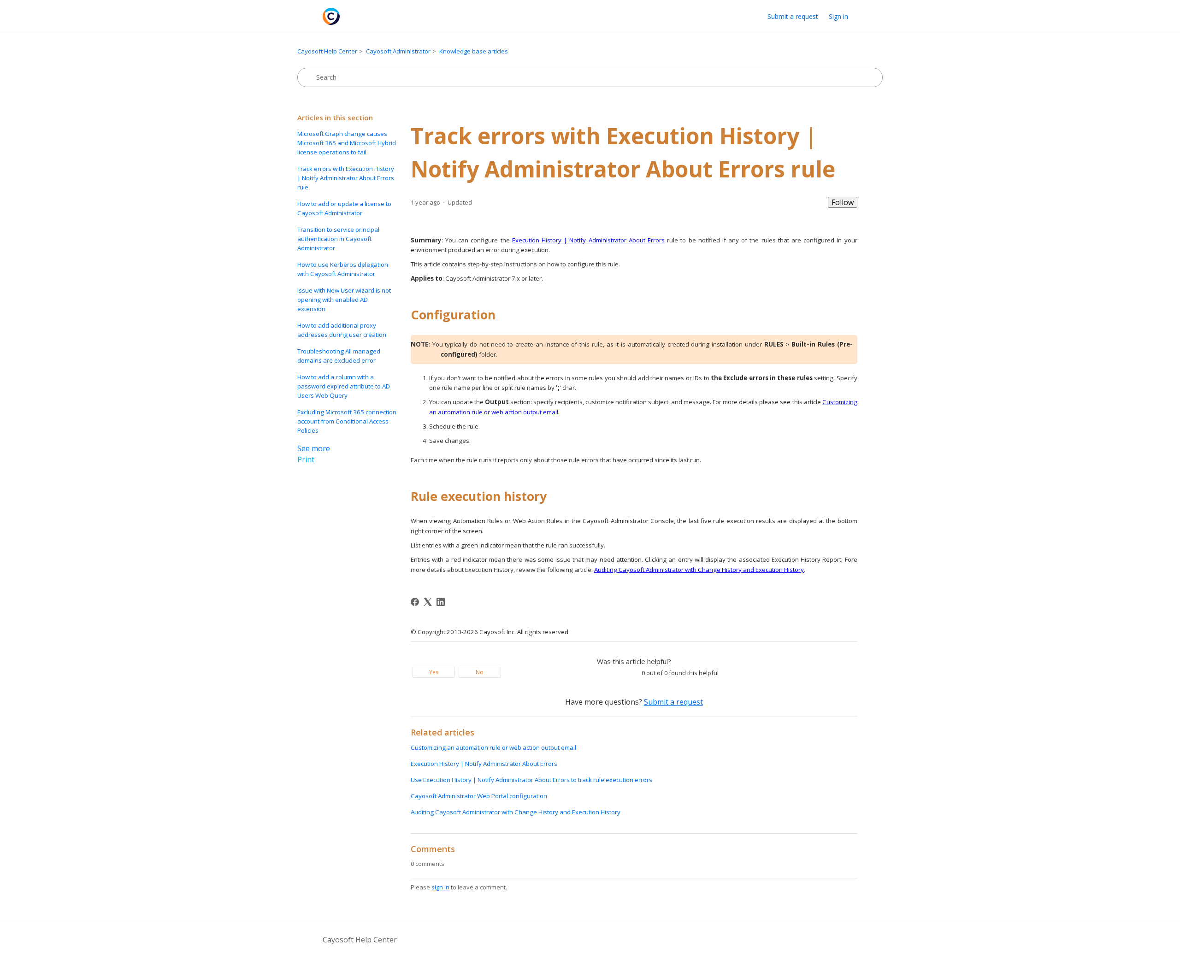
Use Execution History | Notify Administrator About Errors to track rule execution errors (531, 780)
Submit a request (792, 16)
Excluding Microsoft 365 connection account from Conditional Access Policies (346, 421)
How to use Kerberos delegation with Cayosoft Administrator (342, 269)
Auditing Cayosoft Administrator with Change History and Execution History (515, 812)
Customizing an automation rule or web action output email (493, 747)
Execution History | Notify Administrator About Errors (484, 763)
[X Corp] (428, 602)
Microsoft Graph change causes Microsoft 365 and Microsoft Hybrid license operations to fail (346, 142)
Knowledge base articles (473, 51)
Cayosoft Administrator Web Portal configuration (479, 796)
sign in (440, 887)
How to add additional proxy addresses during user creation (341, 330)
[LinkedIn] (441, 602)
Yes (433, 672)
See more (313, 448)
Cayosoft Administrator (398, 51)
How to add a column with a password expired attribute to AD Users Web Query (343, 386)
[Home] (331, 16)
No (480, 672)
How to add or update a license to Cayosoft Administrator (344, 208)
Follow (843, 202)
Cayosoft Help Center (327, 51)
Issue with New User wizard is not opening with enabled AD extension (344, 299)
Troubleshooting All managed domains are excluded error (338, 356)
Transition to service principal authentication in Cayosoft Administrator (338, 238)
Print (305, 459)
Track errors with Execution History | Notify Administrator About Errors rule (345, 178)
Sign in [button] (838, 16)
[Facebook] (415, 602)
